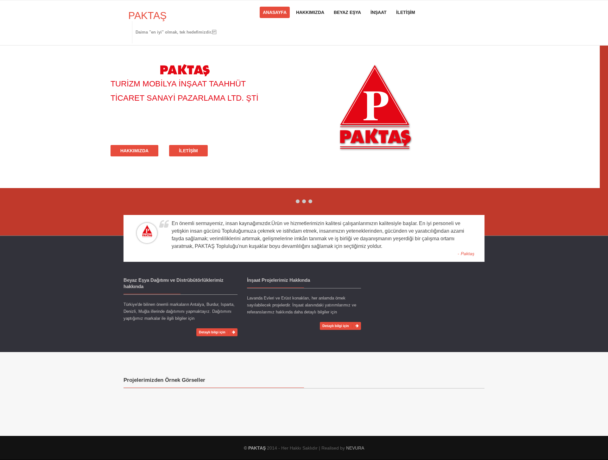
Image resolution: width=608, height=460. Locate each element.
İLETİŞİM (405, 12)
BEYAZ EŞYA (347, 12)
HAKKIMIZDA (310, 12)
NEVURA (355, 448)
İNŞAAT (378, 12)
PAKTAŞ (147, 15)
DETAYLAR (140, 163)
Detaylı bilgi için (212, 332)
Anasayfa (275, 12)
